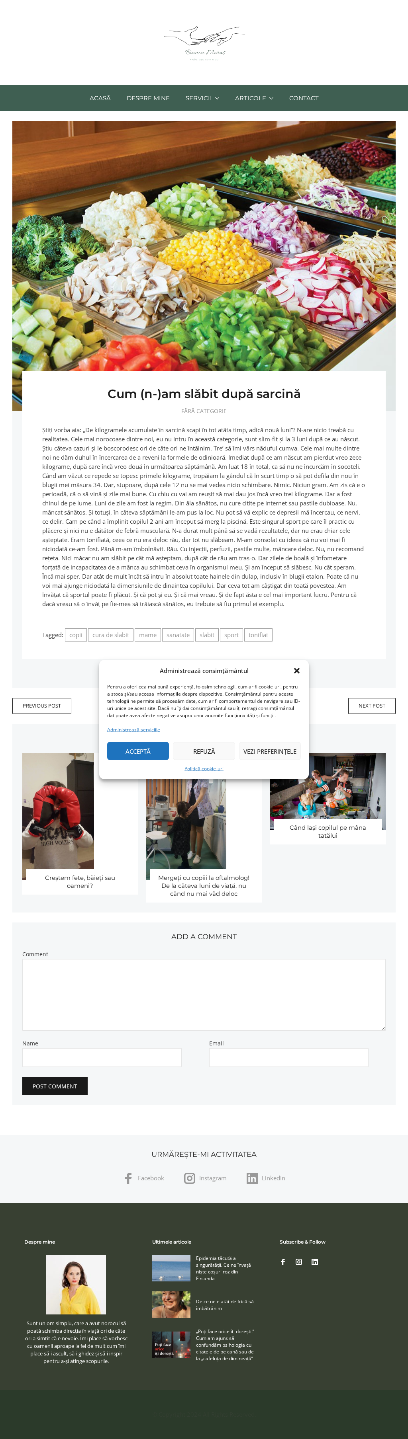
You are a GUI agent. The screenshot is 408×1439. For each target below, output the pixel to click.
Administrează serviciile (133, 729)
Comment (35, 954)
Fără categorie (204, 411)
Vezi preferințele (269, 751)
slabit (207, 635)
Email (216, 1043)
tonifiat (258, 635)
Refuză (204, 751)
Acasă (100, 98)
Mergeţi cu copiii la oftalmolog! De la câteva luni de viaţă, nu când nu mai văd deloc (203, 885)
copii (75, 635)
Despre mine (148, 98)
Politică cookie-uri (204, 768)
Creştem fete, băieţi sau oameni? (80, 881)
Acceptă (138, 751)
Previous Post (42, 705)
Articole (250, 98)
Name (30, 1043)
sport (231, 635)
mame (148, 635)
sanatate (178, 635)
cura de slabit (110, 635)
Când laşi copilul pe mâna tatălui (328, 831)
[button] (297, 671)
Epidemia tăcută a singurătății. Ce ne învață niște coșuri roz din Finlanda (223, 1268)
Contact (304, 98)
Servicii (199, 98)
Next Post (372, 705)
